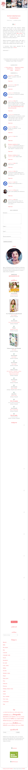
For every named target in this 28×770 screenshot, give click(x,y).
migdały (18, 718)
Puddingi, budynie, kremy (8, 688)
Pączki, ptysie (5, 678)
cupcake (18, 712)
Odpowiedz (10, 81)
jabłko (10, 716)
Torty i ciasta (5, 699)
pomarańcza (16, 720)
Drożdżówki (5, 660)
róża (23, 720)
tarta (19, 723)
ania (3, 712)
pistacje (13, 720)
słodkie (12, 61)
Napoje (4, 675)
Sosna (15, 190)
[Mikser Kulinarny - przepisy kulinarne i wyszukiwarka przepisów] (14, 757)
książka (4, 718)
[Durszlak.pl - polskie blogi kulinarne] (14, 748)
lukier (9, 718)
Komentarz (5, 212)
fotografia (14, 60)
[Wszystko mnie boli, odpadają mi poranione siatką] (14, 435)
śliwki (17, 725)
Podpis (4, 226)
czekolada (5, 714)
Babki (4, 644)
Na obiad (4, 670)
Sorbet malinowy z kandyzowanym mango (8, 69)
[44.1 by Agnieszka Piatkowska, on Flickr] (14, 24)
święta (22, 725)
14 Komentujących (17, 20)
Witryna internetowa (7, 236)
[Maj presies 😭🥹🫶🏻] (14, 522)
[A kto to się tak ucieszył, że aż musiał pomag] (14, 500)
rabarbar (8, 61)
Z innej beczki (5, 701)
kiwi (18, 716)
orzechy (22, 718)
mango (15, 718)
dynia (10, 714)
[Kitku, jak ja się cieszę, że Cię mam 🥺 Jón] (14, 588)
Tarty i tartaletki (6, 696)
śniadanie (19, 725)
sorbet (15, 61)
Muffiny (4, 668)
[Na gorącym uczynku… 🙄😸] (14, 544)
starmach (11, 723)
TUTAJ (15, 47)
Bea (14, 126)
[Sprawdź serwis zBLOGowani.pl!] (14, 761)
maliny (12, 718)
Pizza (4, 681)
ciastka (15, 712)
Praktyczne (5, 683)
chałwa (13, 712)
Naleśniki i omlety (6, 673)
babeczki (5, 712)
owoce (4, 720)
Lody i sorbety (6, 665)
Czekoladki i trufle (6, 655)
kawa (16, 716)
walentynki (9, 725)
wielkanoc (13, 725)
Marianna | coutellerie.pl (13, 144)
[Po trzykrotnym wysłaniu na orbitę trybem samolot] (14, 566)
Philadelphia (9, 720)
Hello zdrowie (19, 33)
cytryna (21, 712)
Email (4, 231)
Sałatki (4, 691)
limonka (7, 718)
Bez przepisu (5, 647)
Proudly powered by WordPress (8, 768)
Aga (16, 84)
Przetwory (5, 686)
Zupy (4, 704)
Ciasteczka (5, 652)
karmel (13, 716)
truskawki (19, 61)
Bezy (4, 650)
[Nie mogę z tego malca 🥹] (14, 479)
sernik (4, 723)
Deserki (4, 657)
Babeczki (4, 642)
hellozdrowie (20, 60)
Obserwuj (15, 621)
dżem (12, 714)
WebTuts (23, 768)
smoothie (7, 723)
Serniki (4, 693)
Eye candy (5, 663)
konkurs (20, 716)
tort (20, 723)
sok (8, 723)
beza (11, 712)
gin (14, 182)
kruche (22, 716)
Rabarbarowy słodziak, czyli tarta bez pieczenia (19, 69)
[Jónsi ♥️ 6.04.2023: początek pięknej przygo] (14, 609)
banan (9, 712)
